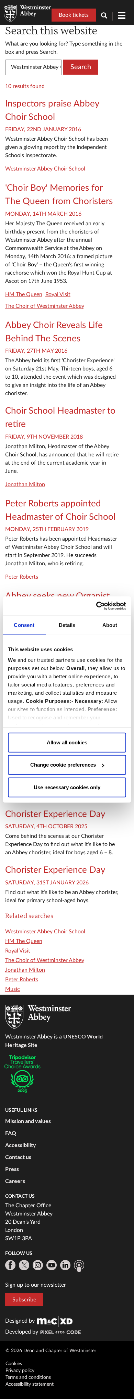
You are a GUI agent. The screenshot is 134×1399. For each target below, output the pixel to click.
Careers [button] (15, 1180)
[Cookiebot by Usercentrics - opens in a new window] (96, 606)
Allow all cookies (67, 742)
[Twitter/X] (24, 1265)
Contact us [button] (18, 1157)
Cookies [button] (13, 1363)
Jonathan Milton (25, 484)
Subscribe (24, 1299)
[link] (54, 1321)
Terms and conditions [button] (28, 1377)
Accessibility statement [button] (29, 1384)
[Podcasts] (79, 1266)
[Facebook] (10, 1265)
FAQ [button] (10, 1133)
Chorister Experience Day (55, 814)
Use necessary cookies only (67, 787)
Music (12, 989)
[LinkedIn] (65, 1265)
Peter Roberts (21, 577)
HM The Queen (23, 294)
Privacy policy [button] (19, 1370)
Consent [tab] (24, 625)
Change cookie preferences (63, 765)
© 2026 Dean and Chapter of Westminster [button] (50, 1350)
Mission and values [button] (28, 1121)
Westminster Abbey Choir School (45, 169)
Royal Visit (57, 294)
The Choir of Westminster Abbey (44, 306)
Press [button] (12, 1168)
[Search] (107, 16)
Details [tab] (67, 625)
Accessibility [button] (20, 1145)
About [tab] (110, 625)
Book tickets (74, 15)
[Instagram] (38, 1265)
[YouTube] (51, 1265)
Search (80, 67)
